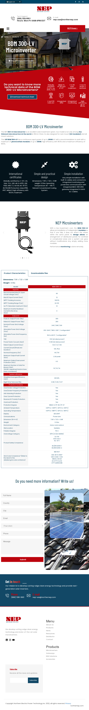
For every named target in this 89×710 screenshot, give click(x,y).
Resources (50, 634)
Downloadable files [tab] (39, 273)
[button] (3, 232)
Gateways (50, 653)
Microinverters (51, 650)
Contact (49, 639)
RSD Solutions (51, 656)
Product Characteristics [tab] (14, 273)
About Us (50, 625)
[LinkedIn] (6, 640)
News (48, 631)
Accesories (50, 659)
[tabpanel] (44, 372)
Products (49, 628)
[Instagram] (10, 640)
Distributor (50, 636)
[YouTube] (13, 640)
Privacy (68, 703)
